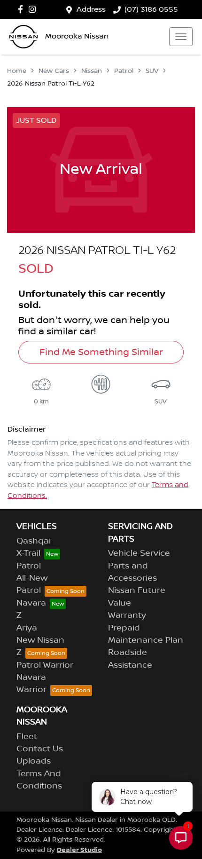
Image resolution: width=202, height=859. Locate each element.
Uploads (33, 761)
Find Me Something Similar (101, 352)
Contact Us (39, 749)
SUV (152, 71)
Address (91, 9)
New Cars (54, 71)
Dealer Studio (79, 850)
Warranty (127, 615)
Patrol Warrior (44, 665)
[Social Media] (22, 9)
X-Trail (28, 553)
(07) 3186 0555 (151, 9)
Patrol (123, 71)
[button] (181, 36)
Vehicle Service (139, 553)
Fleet (26, 737)
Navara (31, 603)
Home (16, 71)
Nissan (91, 71)
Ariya (26, 628)
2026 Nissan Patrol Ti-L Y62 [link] (50, 83)
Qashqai (33, 541)
